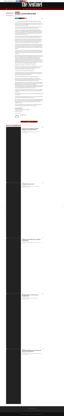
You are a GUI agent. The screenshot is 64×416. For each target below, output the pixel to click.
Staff (26, 410)
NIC (24, 410)
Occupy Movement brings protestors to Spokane (9, 13)
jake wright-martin (20, 15)
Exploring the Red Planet (9, 15)
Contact (29, 410)
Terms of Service (37, 410)
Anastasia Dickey (25, 241)
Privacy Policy (33, 410)
